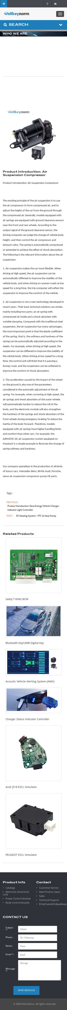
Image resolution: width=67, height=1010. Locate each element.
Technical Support (49, 900)
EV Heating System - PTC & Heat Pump (36, 515)
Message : (10, 970)
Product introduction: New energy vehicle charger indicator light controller (33, 507)
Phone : (9, 937)
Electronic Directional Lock (16, 893)
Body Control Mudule (17, 902)
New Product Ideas (49, 891)
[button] (3, 3)
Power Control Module (18, 898)
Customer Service (48, 887)
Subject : (9, 929)
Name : (9, 946)
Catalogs (10, 887)
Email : (10, 954)
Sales (42, 896)
